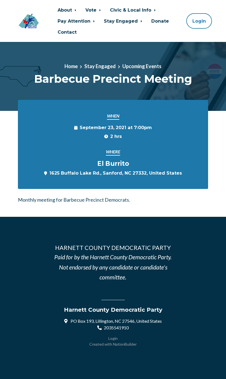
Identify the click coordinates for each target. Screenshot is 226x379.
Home (71, 66)
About (65, 10)
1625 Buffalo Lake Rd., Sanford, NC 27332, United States (115, 173)
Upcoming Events (142, 66)
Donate (160, 21)
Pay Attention (75, 21)
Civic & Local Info (131, 10)
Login (199, 21)
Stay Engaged (121, 21)
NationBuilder (125, 344)
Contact (67, 32)
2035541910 (116, 327)
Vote (91, 10)
